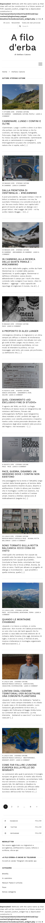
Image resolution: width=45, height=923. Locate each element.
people (31, 114)
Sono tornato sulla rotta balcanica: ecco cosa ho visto (20, 548)
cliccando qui (30, 861)
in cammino (27, 252)
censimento (22, 393)
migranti (5, 760)
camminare (17, 114)
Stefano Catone (22, 112)
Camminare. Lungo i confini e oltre (21, 122)
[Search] (20, 26)
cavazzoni (6, 686)
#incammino (17, 252)
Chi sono (6, 23)
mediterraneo (29, 758)
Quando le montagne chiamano (16, 621)
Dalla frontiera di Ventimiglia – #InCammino (19, 191)
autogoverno (13, 612)
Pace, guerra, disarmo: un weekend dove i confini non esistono (21, 474)
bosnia (30, 538)
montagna (24, 612)
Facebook (14, 821)
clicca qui (14, 850)
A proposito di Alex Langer (20, 331)
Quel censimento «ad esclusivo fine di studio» (19, 401)
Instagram (14, 833)
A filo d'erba (22, 42)
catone (25, 114)
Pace (4, 326)
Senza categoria (9, 393)
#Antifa (5, 874)
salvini (5, 395)
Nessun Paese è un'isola (12, 538)
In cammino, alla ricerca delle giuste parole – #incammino (18, 262)
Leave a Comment (19, 185)
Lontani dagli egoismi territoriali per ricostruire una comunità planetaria (21, 693)
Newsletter (16, 23)
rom (29, 393)
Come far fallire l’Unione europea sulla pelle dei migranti (19, 767)
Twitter (13, 827)
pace (9, 466)
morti (12, 760)
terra (31, 612)
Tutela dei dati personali (31, 23)
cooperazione (17, 686)
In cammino (6, 114)
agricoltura (28, 684)
